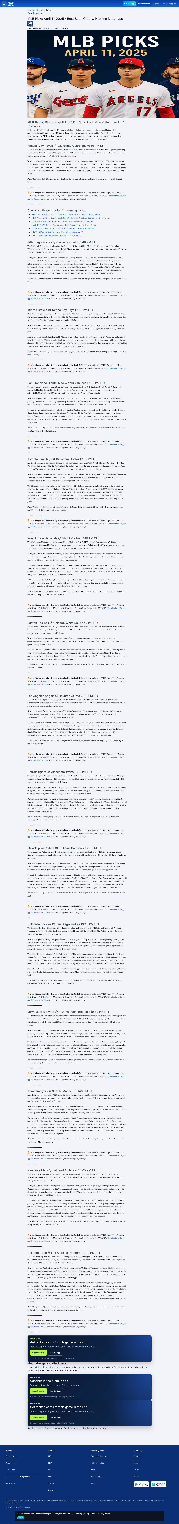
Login (156, 4)
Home (30, 10)
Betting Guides (97, 1463)
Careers (137, 1463)
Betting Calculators (99, 1456)
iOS (45, 198)
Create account (169, 4)
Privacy (137, 1470)
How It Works (96, 1476)
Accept (20, 1518)
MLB (50, 1470)
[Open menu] (4, 4)
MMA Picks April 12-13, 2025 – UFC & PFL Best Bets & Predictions (63, 228)
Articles (38, 10)
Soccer (51, 1483)
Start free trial (38, 1353)
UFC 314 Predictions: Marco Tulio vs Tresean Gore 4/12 (57, 235)
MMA (50, 1490)
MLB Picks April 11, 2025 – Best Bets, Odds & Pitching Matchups (63, 221)
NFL (50, 1456)
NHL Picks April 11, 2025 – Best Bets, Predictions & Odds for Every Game (66, 214)
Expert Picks (11, 1456)
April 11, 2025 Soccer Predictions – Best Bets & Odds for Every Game (64, 224)
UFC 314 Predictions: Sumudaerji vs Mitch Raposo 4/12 (57, 232)
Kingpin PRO (25, 1476)
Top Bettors (11, 1470)
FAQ (93, 1483)
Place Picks (10, 1463)
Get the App (129, 3)
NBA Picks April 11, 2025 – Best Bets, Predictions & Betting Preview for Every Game (71, 217)
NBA (50, 1463)
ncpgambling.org (12, 1503)
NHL (50, 1476)
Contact (137, 1456)
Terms (136, 1476)
